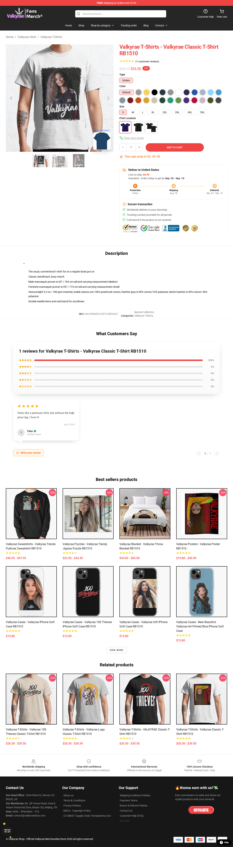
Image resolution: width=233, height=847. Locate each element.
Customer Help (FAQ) (132, 815)
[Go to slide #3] (78, 160)
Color (122, 86)
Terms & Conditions (74, 800)
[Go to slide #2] (59, 160)
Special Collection (144, 312)
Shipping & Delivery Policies (135, 795)
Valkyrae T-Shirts (51, 37)
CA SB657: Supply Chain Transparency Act (87, 815)
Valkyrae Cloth (27, 37)
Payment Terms (128, 800)
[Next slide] (108, 98)
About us (68, 795)
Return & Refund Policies (133, 805)
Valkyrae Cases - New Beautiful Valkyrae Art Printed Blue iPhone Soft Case (200, 626)
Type (122, 74)
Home (9, 37)
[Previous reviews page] (199, 453)
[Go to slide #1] (41, 160)
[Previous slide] (11, 98)
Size (121, 106)
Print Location (127, 118)
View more (117, 650)
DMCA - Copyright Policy (77, 810)
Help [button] (226, 842)
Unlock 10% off (7, 831)
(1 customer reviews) (147, 61)
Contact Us (126, 810)
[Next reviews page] (216, 453)
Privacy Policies (72, 805)
